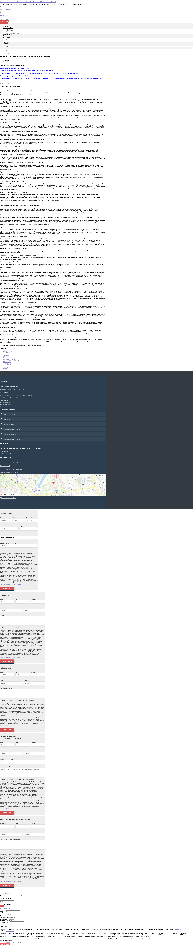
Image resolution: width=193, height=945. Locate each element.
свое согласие (10, 551)
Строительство (7, 364)
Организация (4, 919)
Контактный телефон (6, 917)
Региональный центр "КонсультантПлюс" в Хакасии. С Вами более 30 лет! (28, 2)
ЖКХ (4, 356)
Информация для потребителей (9, 462)
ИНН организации (5, 920)
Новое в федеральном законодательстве (11, 90)
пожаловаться (4, 22)
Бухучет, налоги (4, 83)
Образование (7, 362)
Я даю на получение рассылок (14, 928)
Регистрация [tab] (6, 893)
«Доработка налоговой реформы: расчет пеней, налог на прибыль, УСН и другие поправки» (28, 70)
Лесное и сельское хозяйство (11, 360)
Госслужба (6, 355)
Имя (1, 912)
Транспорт (6, 366)
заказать (35, 81)
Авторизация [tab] (6, 892)
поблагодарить (4, 21)
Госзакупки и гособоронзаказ (11, 353)
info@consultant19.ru (5, 9)
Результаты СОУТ (5, 466)
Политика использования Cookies (9, 472)
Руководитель (7, 363)
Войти (2, 905)
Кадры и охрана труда (9, 359)
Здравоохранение (8, 358)
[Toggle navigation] (0, 24)
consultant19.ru (177, 929)
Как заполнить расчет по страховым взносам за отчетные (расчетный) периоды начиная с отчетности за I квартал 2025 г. (39, 73)
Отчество (3, 914)
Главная (5, 50)
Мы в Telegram (4, 15)
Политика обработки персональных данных (12, 469)
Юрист (5, 368)
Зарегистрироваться (5, 944)
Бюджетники (6, 352)
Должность (3, 922)
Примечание (3, 926)
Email (2, 916)
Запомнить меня (6, 904)
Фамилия (3, 911)
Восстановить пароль (6, 908)
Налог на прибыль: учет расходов (15, 68)
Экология (5, 367)
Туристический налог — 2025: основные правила (19, 76)
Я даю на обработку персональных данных (18, 551)
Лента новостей (7, 51)
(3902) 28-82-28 (4, 20)
